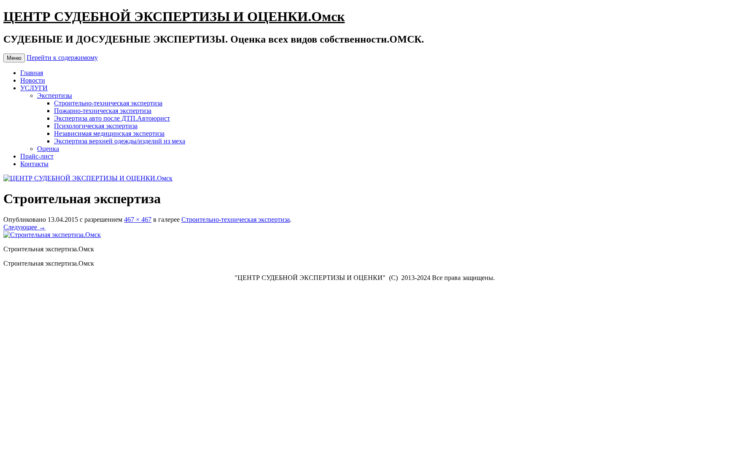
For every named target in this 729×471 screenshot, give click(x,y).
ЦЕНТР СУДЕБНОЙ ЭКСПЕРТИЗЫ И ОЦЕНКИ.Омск (174, 16)
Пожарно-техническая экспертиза (102, 110)
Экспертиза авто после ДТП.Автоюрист (112, 118)
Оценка (48, 148)
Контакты (34, 163)
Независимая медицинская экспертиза (109, 133)
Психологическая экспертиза (96, 125)
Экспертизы (54, 95)
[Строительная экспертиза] (52, 234)
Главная (31, 72)
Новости (32, 80)
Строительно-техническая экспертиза (108, 103)
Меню (14, 58)
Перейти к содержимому (62, 57)
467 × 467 (137, 219)
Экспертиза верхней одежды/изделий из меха (119, 141)
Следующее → (24, 227)
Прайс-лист (37, 156)
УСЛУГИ (34, 88)
